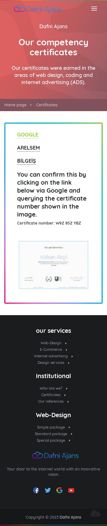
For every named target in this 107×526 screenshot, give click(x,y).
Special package (51, 440)
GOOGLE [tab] (27, 134)
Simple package (51, 427)
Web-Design (52, 343)
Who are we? (51, 388)
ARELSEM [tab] (28, 147)
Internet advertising (51, 356)
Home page (15, 104)
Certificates (47, 104)
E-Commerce (51, 349)
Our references (51, 401)
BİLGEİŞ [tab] (26, 161)
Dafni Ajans (53, 26)
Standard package (51, 433)
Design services (52, 362)
